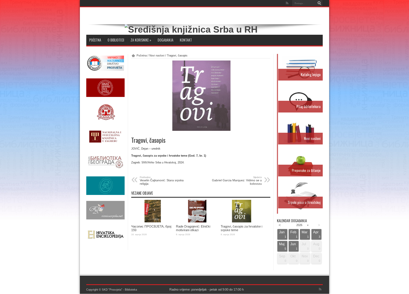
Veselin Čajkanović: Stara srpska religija (162, 180)
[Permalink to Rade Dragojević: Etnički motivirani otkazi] (197, 221)
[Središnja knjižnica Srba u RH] (191, 29)
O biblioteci (116, 40)
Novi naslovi (156, 55)
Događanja (165, 40)
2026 (299, 225)
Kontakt (186, 40)
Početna (95, 40)
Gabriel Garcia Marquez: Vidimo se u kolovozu (237, 180)
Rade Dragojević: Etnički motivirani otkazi (193, 228)
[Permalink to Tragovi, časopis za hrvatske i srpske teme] (242, 221)
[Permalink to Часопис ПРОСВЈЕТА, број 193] (152, 221)
